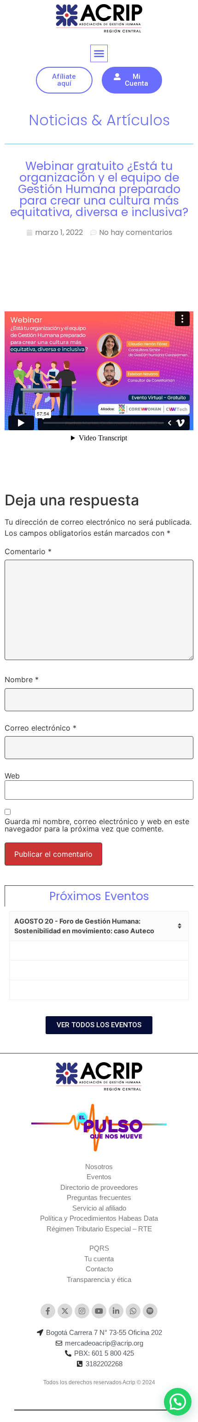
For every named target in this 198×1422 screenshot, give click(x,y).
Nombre (22, 679)
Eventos (99, 1177)
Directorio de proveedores (99, 1187)
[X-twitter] (65, 1311)
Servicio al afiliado (99, 1208)
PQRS (99, 1248)
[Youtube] (99, 1311)
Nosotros (99, 1166)
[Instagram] (82, 1311)
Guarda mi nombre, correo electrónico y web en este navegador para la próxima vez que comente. (97, 825)
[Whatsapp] (133, 1311)
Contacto (99, 1269)
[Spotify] (150, 1311)
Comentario (28, 551)
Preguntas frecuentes (99, 1197)
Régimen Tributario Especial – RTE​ (99, 1229)
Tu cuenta (99, 1259)
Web (12, 775)
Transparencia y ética (99, 1279)
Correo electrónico (40, 727)
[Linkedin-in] (116, 1311)
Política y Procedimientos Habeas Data (99, 1218)
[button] (99, 53)
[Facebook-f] (48, 1311)
